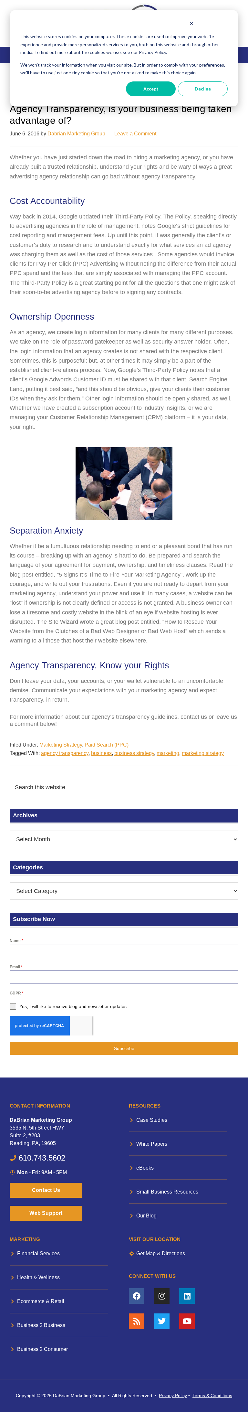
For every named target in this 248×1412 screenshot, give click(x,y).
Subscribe (124, 1048)
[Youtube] (187, 1321)
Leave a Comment (135, 133)
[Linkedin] (187, 1296)
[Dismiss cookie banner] (191, 24)
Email (16, 967)
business (101, 753)
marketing (168, 753)
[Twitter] (162, 1321)
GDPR (17, 993)
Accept (151, 88)
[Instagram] (162, 1296)
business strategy (134, 753)
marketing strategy (203, 753)
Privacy (166, 1395)
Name (16, 941)
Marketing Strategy (60, 745)
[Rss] (136, 1321)
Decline (203, 88)
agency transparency (64, 753)
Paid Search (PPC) (107, 745)
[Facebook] (136, 1296)
